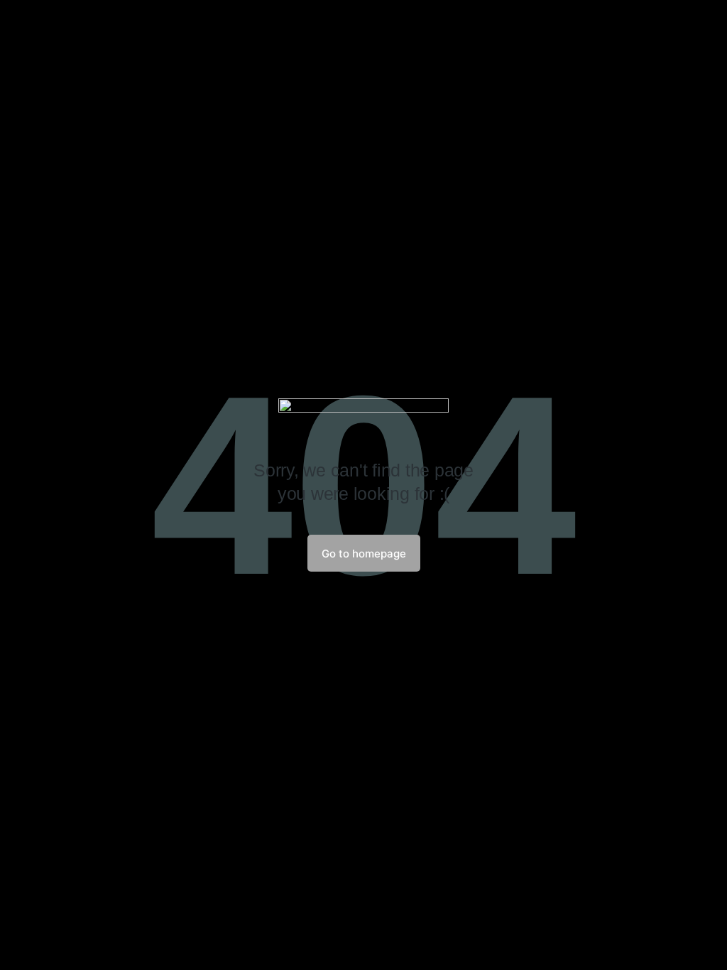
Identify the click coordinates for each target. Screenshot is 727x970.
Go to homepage (364, 553)
